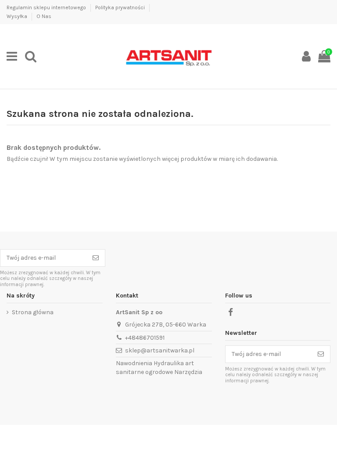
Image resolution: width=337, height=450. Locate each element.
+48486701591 (145, 337)
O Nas (43, 16)
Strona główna (33, 312)
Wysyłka (18, 16)
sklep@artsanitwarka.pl (159, 350)
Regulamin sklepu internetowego (47, 7)
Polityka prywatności (120, 7)
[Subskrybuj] (95, 258)
